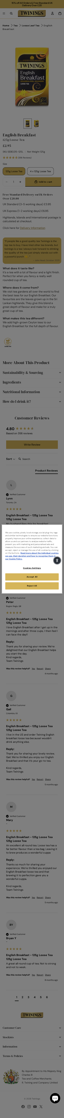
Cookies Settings (32, 568)
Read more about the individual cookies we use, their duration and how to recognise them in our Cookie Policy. (32, 556)
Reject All (32, 586)
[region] (32, 559)
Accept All (32, 577)
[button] (57, 560)
